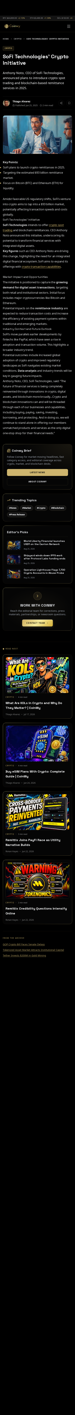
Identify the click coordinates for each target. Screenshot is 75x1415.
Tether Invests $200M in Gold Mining (24, 955)
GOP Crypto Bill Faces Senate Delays (24, 944)
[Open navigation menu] (68, 26)
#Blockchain (57, 507)
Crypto (18, 39)
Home (6, 39)
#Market (26, 507)
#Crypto (41, 507)
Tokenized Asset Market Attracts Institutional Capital (33, 950)
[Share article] (61, 103)
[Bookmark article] (69, 103)
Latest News (37, 472)
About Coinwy (37, 481)
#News (12, 507)
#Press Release (17, 514)
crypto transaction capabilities (41, 266)
